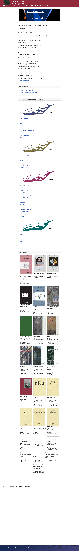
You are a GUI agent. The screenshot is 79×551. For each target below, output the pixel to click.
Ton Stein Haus (23, 158)
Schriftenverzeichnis (24, 243)
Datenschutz (49, 5)
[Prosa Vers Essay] (12, 5)
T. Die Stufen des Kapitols (25, 125)
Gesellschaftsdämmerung (25, 195)
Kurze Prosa (22, 137)
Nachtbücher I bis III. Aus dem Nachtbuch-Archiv (30, 95)
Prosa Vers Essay (9, 5)
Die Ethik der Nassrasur (25, 135)
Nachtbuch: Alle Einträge (24, 80)
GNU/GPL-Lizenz (16, 487)
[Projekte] (23, 5)
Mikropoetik (22, 202)
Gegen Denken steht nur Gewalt (26, 206)
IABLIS (26, 5)
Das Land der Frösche (24, 211)
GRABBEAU (44, 5)
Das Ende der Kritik (24, 197)
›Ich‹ (21, 234)
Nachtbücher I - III (26, 31)
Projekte (21, 5)
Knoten (21, 160)
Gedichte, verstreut (24, 165)
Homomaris (22, 199)
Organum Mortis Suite (24, 155)
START (3, 5)
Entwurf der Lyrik (23, 214)
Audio (21, 236)
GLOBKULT (31, 5)
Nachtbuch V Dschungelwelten (26, 90)
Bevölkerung (22, 192)
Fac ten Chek (22, 128)
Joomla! (4, 487)
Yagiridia (21, 123)
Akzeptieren (3, 549)
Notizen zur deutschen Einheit (26, 209)
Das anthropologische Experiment (27, 130)
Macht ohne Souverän (24, 185)
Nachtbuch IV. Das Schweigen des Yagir (28, 92)
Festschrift (22, 241)
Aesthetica (22, 216)
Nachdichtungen (23, 167)
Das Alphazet (23, 121)
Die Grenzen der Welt (24, 190)
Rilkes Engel (22, 204)
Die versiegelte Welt (24, 118)
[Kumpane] (18, 5)
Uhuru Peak (22, 132)
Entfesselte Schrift (24, 188)
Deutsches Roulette (24, 162)
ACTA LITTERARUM (37, 5)
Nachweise (22, 239)
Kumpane (16, 5)
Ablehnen (9, 549)
